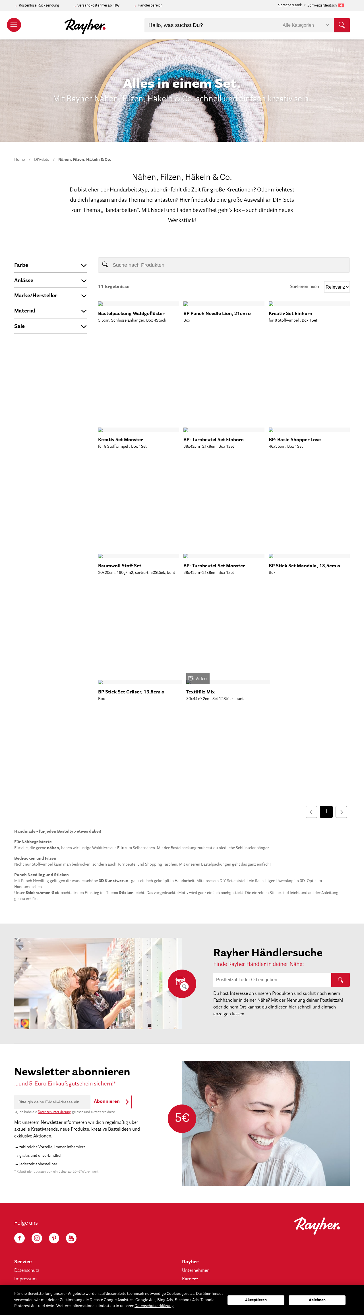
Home (19, 160)
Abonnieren (107, 1101)
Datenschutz (26, 1270)
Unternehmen (196, 1270)
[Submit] (342, 25)
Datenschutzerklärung (54, 1112)
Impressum (25, 1279)
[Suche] (340, 980)
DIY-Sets (41, 160)
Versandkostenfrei (92, 5)
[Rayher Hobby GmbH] (85, 25)
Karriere (190, 1279)
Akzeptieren (256, 1300)
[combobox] (247, 25)
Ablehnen (317, 1300)
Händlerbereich (150, 5)
